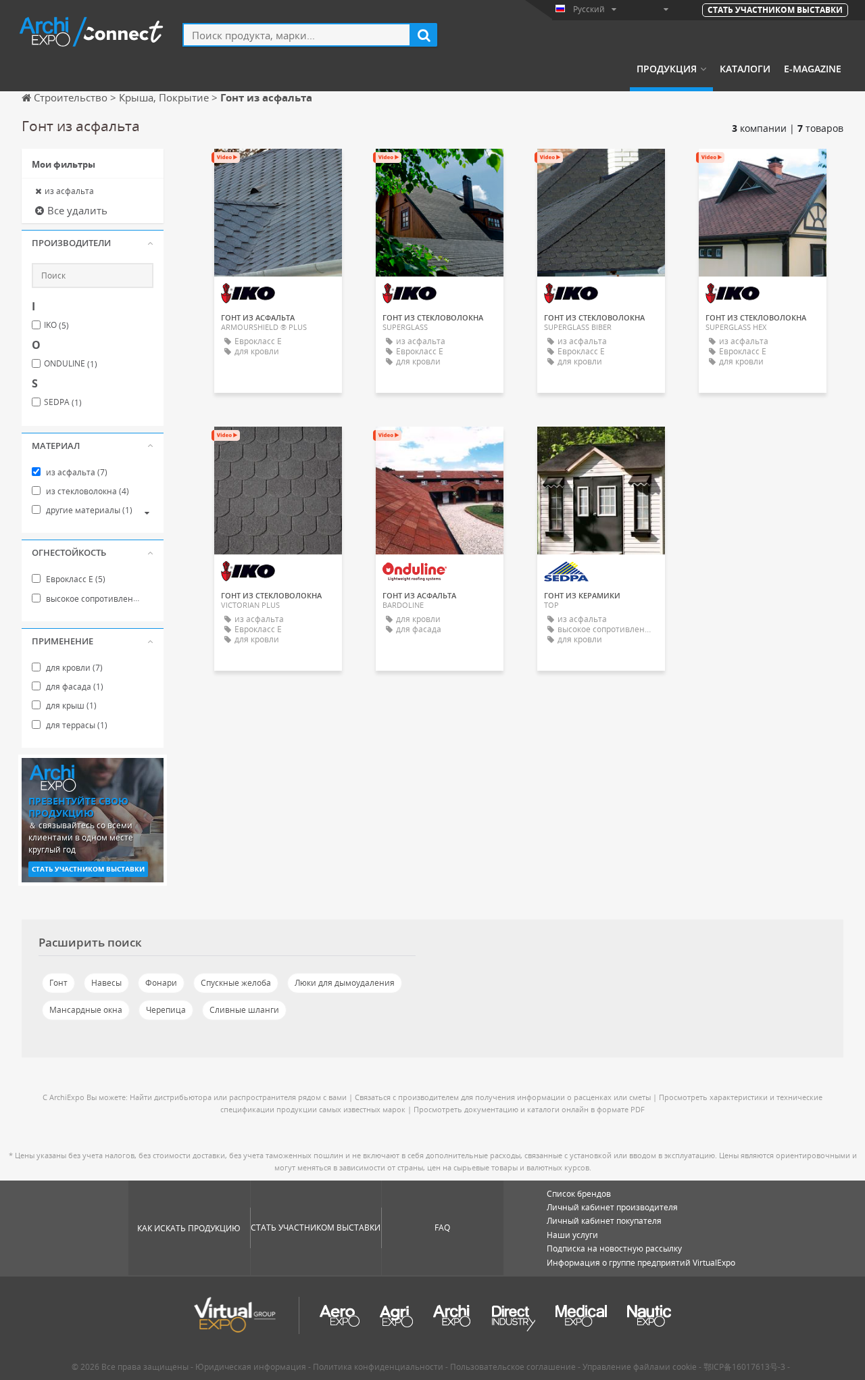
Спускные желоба (236, 983)
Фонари (161, 983)
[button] (92, 243)
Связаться (278, 171)
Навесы (106, 983)
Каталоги (745, 69)
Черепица (166, 1010)
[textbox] (296, 35)
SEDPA (63, 402)
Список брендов (579, 1193)
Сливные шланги (244, 1010)
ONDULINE (70, 364)
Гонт (58, 983)
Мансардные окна (85, 1010)
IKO (56, 325)
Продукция (667, 69)
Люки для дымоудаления (345, 983)
